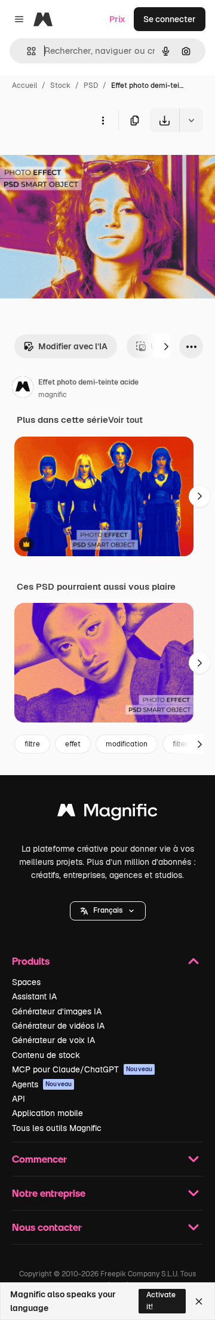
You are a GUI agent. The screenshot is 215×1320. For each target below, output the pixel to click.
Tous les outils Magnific (57, 1128)
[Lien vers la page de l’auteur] (22, 388)
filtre (32, 744)
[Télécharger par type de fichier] (191, 120)
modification (127, 744)
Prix (117, 19)
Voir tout (125, 419)
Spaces (26, 982)
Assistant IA (34, 996)
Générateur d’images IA (57, 1011)
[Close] (199, 1301)
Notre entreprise (48, 1193)
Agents (42, 1084)
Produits (31, 961)
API (18, 1098)
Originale (79, 160)
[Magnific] (107, 813)
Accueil (24, 85)
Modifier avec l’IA (73, 346)
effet (73, 744)
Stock (60, 85)
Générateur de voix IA (53, 1040)
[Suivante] (166, 346)
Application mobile (47, 1113)
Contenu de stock (46, 1055)
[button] (108, 910)
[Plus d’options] (103, 120)
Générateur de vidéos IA (58, 1025)
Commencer (39, 1159)
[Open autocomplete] (26, 51)
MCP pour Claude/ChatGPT (82, 1069)
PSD (91, 85)
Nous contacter (47, 1227)
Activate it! (161, 1300)
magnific (52, 395)
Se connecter (169, 19)
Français (107, 910)
